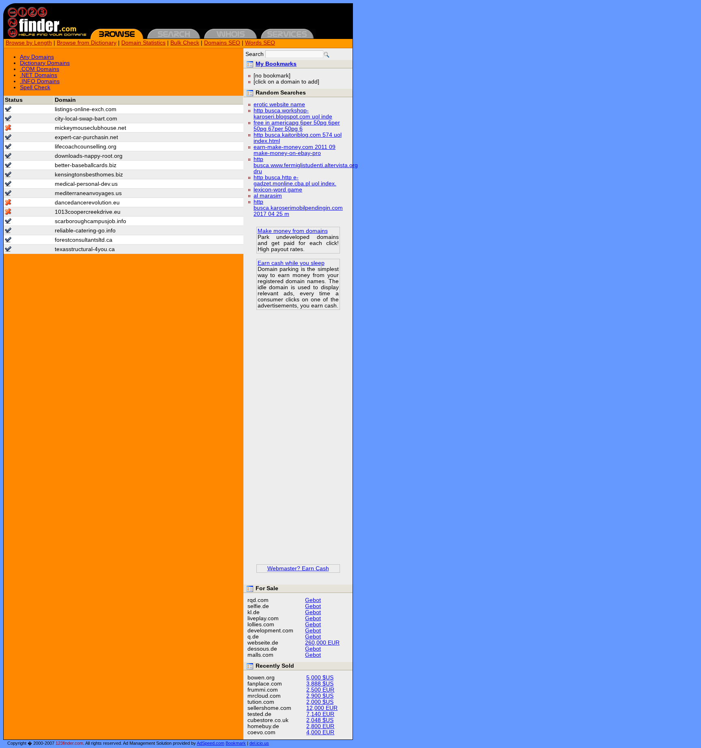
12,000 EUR (322, 708)
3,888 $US (319, 684)
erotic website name (279, 104)
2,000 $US (319, 702)
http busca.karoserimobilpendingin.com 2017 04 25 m (298, 208)
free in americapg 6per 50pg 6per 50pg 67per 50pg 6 (297, 126)
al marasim (268, 196)
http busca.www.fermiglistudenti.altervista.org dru (306, 165)
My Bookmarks (276, 64)
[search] (326, 55)
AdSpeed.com (210, 743)
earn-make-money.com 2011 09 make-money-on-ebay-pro (294, 150)
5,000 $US (319, 678)
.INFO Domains (40, 81)
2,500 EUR (320, 690)
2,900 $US (319, 696)
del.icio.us (259, 743)
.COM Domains (39, 69)
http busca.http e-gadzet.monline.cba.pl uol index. (295, 180)
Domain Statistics (143, 43)
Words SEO (260, 43)
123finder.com (69, 743)
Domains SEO (222, 43)
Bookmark (236, 743)
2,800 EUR (320, 726)
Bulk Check (184, 43)
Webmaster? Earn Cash (298, 568)
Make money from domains (293, 231)
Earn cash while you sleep (291, 263)
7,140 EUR (320, 714)
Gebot (313, 600)
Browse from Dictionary (86, 43)
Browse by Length (29, 43)
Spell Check (35, 87)
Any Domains (37, 57)
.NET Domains (38, 75)
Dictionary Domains (45, 63)
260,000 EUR (322, 643)
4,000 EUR (320, 732)
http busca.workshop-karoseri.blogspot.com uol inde (293, 113)
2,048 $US (319, 720)
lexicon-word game (278, 190)
